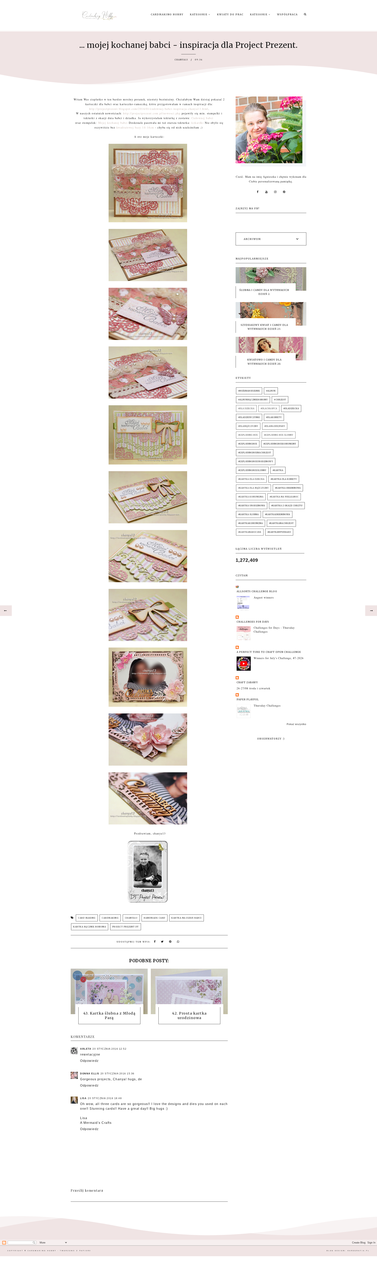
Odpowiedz (89, 1060)
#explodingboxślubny (252, 470)
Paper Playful (248, 699)
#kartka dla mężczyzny (253, 488)
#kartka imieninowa (288, 488)
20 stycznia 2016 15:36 (118, 1073)
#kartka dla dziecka (251, 479)
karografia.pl (359, 1251)
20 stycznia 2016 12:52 (109, 1049)
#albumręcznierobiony (253, 399)
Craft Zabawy (247, 682)
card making (87, 918)
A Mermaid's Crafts (96, 1122)
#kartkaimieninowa (277, 514)
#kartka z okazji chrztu (287, 505)
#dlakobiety (274, 417)
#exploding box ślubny (278, 435)
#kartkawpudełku (279, 532)
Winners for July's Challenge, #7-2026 (279, 658)
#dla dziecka (246, 408)
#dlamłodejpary (274, 426)
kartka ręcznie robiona (89, 926)
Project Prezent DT (125, 926)
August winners (264, 597)
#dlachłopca (269, 408)
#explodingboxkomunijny (279, 444)
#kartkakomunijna (250, 523)
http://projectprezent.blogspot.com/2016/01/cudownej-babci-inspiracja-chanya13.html (148, 109)
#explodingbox (247, 444)
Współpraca (287, 14)
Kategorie (199, 14)
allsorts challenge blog (257, 591)
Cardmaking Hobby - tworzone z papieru (59, 1251)
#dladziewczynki (249, 417)
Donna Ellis (89, 1073)
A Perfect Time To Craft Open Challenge (269, 651)
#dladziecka (291, 408)
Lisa (83, 1098)
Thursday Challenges (267, 705)
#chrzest (280, 399)
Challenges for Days (253, 621)
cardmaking (110, 918)
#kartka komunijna (251, 497)
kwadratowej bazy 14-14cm (135, 127)
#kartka (278, 470)
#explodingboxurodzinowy (255, 461)
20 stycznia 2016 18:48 (105, 1098)
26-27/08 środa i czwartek (253, 688)
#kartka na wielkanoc (284, 497)
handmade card (154, 918)
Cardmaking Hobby (167, 14)
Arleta (85, 1049)
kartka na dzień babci (186, 918)
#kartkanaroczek (249, 532)
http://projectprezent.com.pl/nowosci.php (151, 113)
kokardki (197, 123)
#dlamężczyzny (248, 426)
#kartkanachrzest (281, 523)
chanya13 (131, 918)
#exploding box (248, 435)
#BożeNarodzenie (249, 391)
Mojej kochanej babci (113, 123)
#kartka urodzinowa (251, 505)
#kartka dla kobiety (284, 479)
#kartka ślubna (248, 514)
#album (271, 391)
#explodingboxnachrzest (254, 452)
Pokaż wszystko (296, 724)
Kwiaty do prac (230, 14)
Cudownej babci (203, 118)
